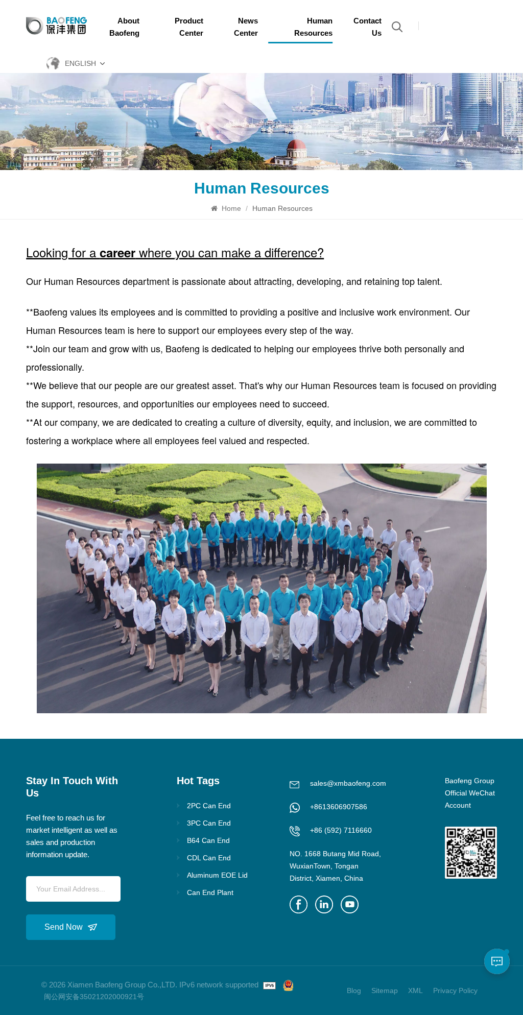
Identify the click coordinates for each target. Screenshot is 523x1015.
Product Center (189, 26)
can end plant (210, 892)
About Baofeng (124, 26)
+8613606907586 (338, 807)
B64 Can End (208, 840)
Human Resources (313, 26)
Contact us (367, 26)
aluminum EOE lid (217, 875)
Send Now (63, 927)
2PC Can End (209, 806)
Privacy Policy (455, 990)
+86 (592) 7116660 (341, 830)
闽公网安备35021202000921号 (94, 997)
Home (230, 208)
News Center (246, 26)
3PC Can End (209, 823)
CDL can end (209, 858)
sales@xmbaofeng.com (348, 783)
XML (415, 990)
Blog (354, 990)
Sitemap (384, 990)
